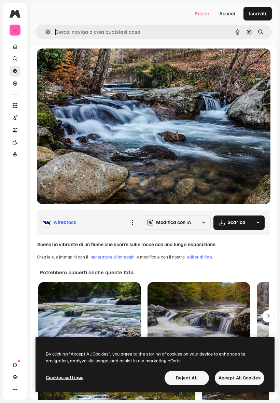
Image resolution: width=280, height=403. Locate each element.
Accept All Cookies (240, 378)
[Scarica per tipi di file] (258, 223)
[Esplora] (15, 83)
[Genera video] (15, 142)
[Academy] (15, 377)
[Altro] (15, 389)
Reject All (187, 378)
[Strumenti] (15, 105)
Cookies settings (64, 377)
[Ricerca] (15, 58)
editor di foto (199, 257)
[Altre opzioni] (132, 223)
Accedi (227, 14)
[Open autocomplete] (45, 31)
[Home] (15, 46)
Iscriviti (257, 14)
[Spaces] (15, 117)
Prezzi (202, 14)
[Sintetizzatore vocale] (15, 154)
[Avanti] (268, 316)
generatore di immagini (113, 257)
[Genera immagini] (15, 130)
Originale (82, 61)
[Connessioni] (15, 364)
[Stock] (15, 71)
